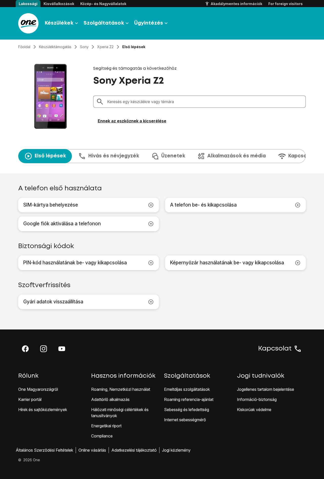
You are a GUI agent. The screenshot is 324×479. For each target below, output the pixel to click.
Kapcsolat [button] (275, 349)
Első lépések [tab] (50, 156)
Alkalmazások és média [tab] (236, 156)
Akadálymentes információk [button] (236, 4)
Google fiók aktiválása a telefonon (62, 224)
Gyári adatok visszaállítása (53, 302)
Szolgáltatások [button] (104, 23)
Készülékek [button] (59, 23)
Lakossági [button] (28, 4)
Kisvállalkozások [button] (59, 4)
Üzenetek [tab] (173, 156)
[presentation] (162, 156)
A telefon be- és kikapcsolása (203, 205)
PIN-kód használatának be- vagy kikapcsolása (75, 263)
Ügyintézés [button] (148, 23)
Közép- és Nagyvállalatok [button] (103, 4)
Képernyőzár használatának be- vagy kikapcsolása (227, 263)
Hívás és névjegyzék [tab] (113, 156)
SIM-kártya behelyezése (50, 205)
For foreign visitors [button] (285, 4)
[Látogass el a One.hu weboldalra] (28, 23)
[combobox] (204, 101)
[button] (25, 349)
